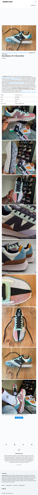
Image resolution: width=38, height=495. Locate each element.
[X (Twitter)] (14, 444)
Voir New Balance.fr (19, 417)
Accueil (3, 52)
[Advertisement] (19, 15)
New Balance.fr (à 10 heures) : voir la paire (28, 92)
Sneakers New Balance (23, 52)
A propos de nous (9, 485)
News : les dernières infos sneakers (12, 52)
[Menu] (35, 1)
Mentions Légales (22, 485)
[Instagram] (5, 488)
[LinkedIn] (32, 444)
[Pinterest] (23, 444)
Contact (3, 485)
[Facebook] (6, 444)
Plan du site (15, 485)
